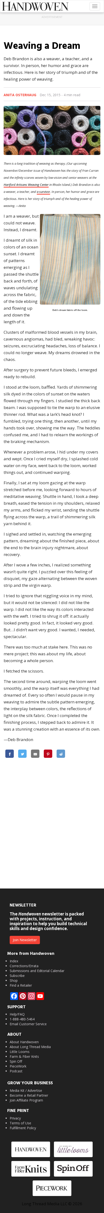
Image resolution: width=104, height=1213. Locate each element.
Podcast (16, 1071)
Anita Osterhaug (20, 95)
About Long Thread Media (30, 1046)
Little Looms (20, 1051)
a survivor (43, 191)
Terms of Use (20, 1123)
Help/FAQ (17, 1014)
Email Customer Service (28, 1024)
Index (14, 961)
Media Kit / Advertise (26, 1090)
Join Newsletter (25, 940)
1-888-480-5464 (22, 1019)
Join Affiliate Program (26, 1100)
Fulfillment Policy (23, 1128)
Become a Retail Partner (29, 1095)
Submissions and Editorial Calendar (37, 970)
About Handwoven (24, 1042)
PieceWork (18, 1066)
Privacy (15, 1118)
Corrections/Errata (24, 966)
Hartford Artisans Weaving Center (26, 184)
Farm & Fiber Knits (24, 1056)
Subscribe (17, 975)
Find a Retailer (21, 985)
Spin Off (16, 1061)
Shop (14, 980)
